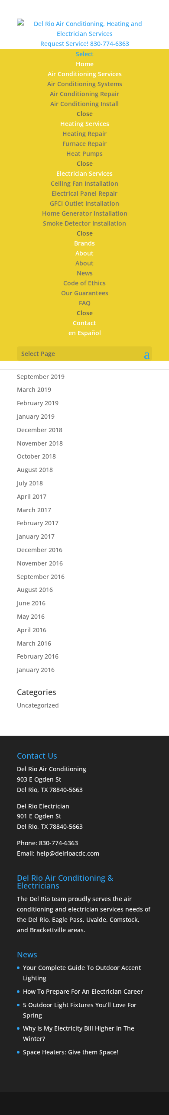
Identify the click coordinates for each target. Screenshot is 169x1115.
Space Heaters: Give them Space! (70, 1052)
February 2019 (37, 403)
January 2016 (36, 670)
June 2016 (31, 603)
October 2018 (36, 456)
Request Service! (64, 43)
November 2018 (40, 443)
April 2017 (31, 496)
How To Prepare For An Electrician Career (83, 991)
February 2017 (37, 523)
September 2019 (41, 376)
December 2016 (39, 550)
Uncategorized (38, 705)
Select (85, 54)
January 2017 (36, 536)
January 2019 (36, 416)
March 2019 (34, 389)
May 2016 (31, 616)
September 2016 (41, 576)
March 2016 (34, 643)
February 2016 (37, 656)
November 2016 (40, 563)
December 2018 (39, 430)
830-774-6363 (109, 43)
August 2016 (35, 589)
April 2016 (31, 630)
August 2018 (35, 469)
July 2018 (30, 483)
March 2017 (34, 510)
